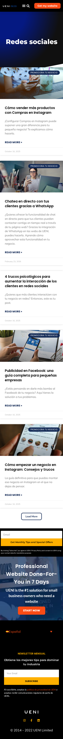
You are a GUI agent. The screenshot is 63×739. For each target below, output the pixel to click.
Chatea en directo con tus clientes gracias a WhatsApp (29, 203)
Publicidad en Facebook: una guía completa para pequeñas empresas (31, 375)
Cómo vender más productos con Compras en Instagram (30, 110)
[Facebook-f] (31, 720)
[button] (23, 5)
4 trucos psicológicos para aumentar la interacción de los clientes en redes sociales (31, 281)
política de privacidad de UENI (41, 689)
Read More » (13, 142)
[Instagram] (24, 720)
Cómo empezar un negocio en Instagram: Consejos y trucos (30, 467)
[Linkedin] (39, 720)
